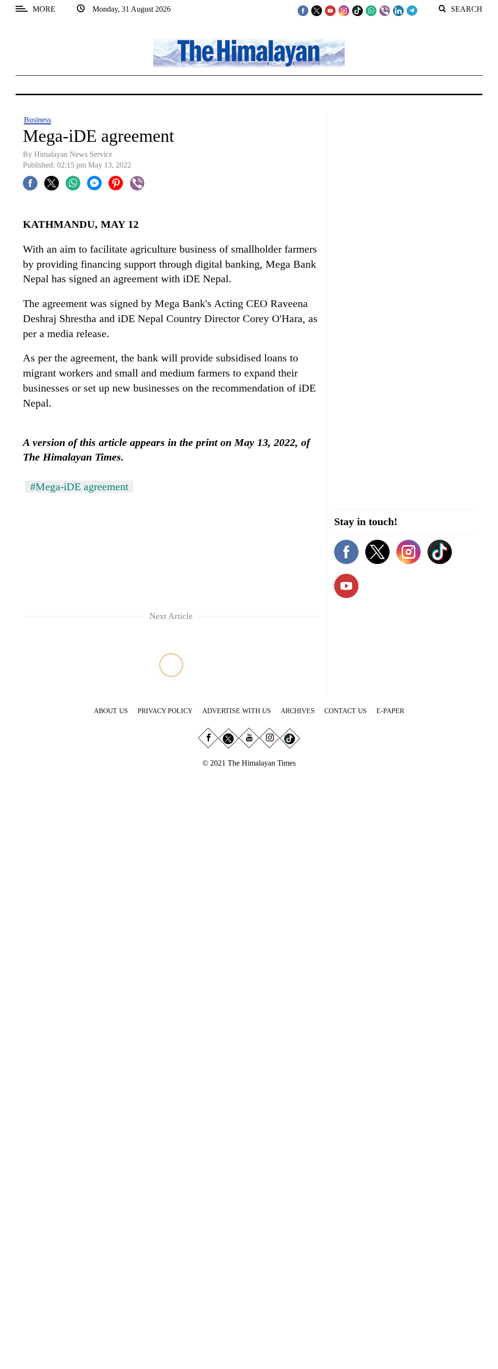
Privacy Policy (165, 711)
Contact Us (345, 711)
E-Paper (390, 711)
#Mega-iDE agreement (79, 486)
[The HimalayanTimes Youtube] (330, 10)
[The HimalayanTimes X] (316, 10)
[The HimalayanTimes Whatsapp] (371, 10)
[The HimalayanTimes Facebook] (303, 10)
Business (37, 120)
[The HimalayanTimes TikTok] (357, 10)
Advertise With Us (236, 711)
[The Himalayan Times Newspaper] (249, 52)
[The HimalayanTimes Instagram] (343, 10)
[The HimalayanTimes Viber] (384, 10)
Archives (298, 711)
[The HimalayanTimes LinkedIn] (398, 10)
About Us (111, 711)
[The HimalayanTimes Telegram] (412, 10)
